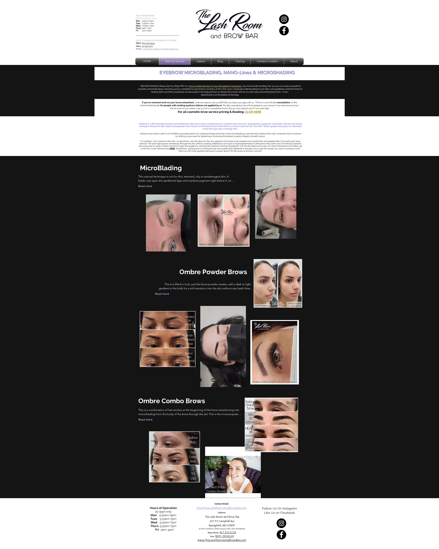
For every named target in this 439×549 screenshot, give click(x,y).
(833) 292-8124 (148, 43)
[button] (292, 235)
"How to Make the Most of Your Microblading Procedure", (215, 86)
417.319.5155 (147, 46)
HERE (172, 148)
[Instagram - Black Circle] (284, 19)
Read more (145, 186)
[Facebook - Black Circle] (284, 30)
